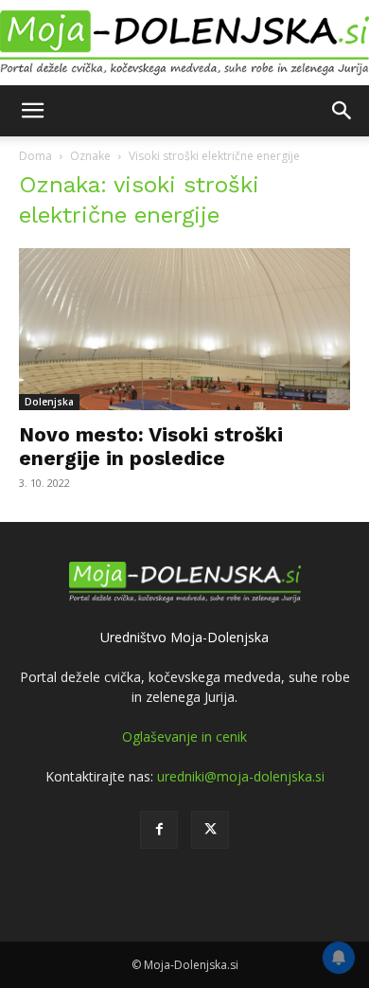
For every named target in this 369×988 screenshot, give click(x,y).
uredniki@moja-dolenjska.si (241, 776)
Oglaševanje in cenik (184, 736)
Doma (35, 156)
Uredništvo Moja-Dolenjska (184, 637)
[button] (32, 110)
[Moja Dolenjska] (184, 43)
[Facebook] (159, 830)
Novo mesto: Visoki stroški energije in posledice (151, 446)
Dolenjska (49, 401)
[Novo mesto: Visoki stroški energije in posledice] (184, 329)
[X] (210, 830)
